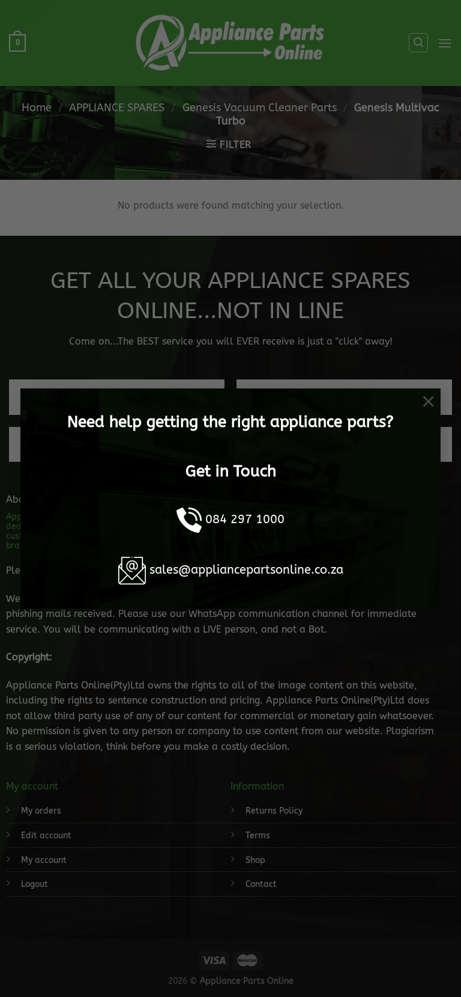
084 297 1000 (245, 519)
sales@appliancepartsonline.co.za (246, 570)
